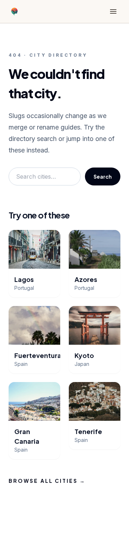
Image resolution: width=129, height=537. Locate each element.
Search (103, 176)
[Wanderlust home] (14, 11)
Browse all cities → (47, 480)
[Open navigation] (113, 11)
